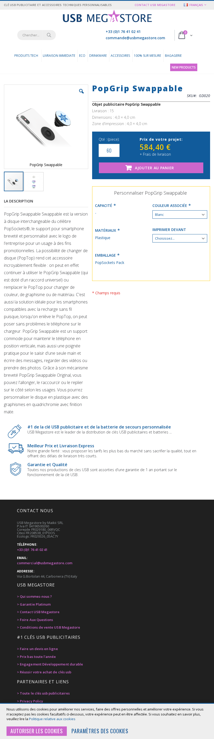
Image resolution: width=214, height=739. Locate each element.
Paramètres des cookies (100, 731)
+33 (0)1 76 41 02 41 (123, 31)
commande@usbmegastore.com (135, 37)
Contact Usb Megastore (155, 5)
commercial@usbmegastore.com (44, 563)
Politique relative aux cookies (52, 719)
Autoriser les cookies (36, 731)
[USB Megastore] (107, 17)
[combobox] (36, 35)
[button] (81, 95)
